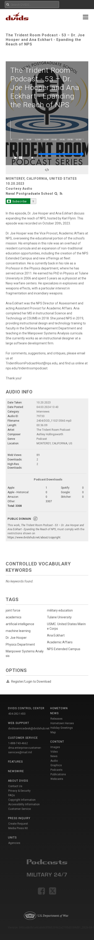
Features (15, 761)
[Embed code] (47, 169)
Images (55, 747)
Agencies (14, 843)
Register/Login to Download (31, 681)
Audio (54, 760)
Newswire (16, 771)
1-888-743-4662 (18, 743)
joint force (13, 610)
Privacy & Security (19, 790)
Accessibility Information (24, 804)
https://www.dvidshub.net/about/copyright (34, 537)
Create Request (18, 823)
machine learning (18, 631)
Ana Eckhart (56, 635)
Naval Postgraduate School (29, 193)
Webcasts (56, 779)
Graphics (56, 765)
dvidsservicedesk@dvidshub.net (29, 728)
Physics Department (20, 644)
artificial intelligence (20, 624)
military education (60, 610)
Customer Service (19, 809)
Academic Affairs (60, 642)
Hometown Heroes (62, 723)
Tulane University (59, 617)
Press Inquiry (19, 818)
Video (54, 751)
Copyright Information (22, 799)
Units (12, 837)
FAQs (11, 795)
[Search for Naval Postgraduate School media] (56, 193)
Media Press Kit (18, 828)
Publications (58, 774)
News (53, 756)
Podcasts (56, 769)
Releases (56, 718)
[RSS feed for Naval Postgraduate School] (61, 193)
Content (57, 741)
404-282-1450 (17, 713)
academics (13, 617)
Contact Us (15, 786)
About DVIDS (18, 780)
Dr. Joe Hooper (16, 637)
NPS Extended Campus (63, 649)
